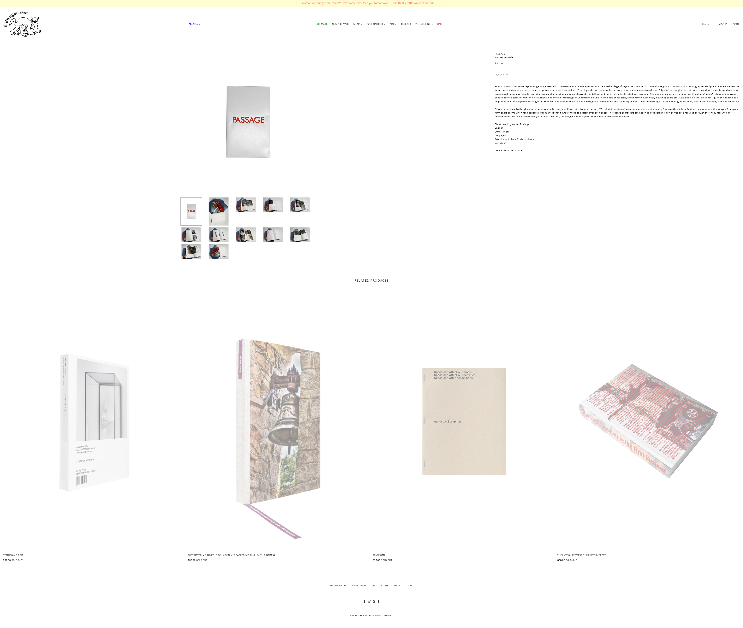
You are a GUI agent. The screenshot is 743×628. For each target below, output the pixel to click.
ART (394, 23)
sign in (723, 23)
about (411, 585)
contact (398, 585)
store (384, 585)
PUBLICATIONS (377, 23)
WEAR (358, 23)
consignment (359, 585)
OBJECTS (406, 24)
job (374, 585)
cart (736, 23)
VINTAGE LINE (425, 23)
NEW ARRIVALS (340, 24)
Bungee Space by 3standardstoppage (373, 615)
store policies (337, 585)
